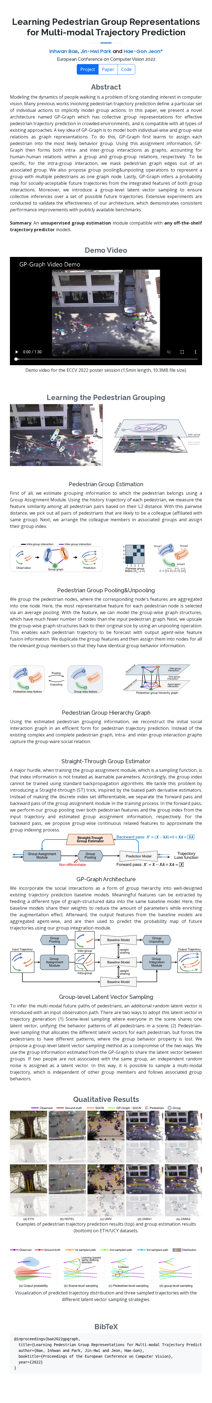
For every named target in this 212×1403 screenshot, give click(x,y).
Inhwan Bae (63, 51)
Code (126, 69)
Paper (108, 69)
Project (87, 69)
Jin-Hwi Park (95, 51)
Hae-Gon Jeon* (143, 51)
